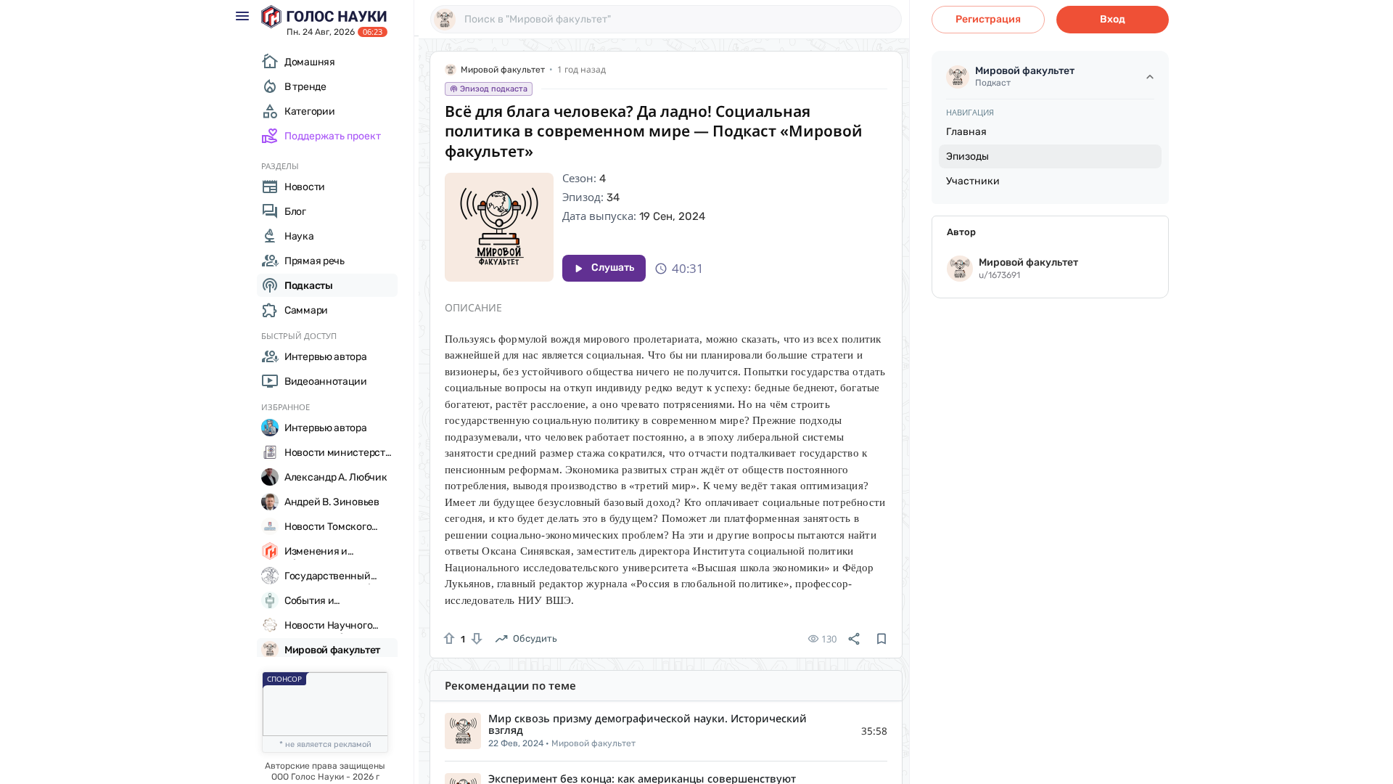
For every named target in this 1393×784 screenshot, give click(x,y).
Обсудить (535, 638)
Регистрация (988, 19)
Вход (1112, 19)
